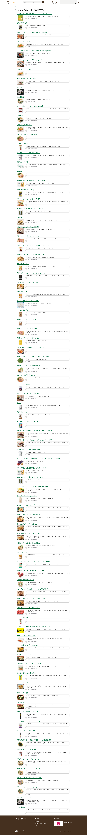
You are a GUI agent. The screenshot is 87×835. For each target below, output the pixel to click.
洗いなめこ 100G (23, 264)
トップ (16, 6)
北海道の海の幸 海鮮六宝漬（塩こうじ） (30, 282)
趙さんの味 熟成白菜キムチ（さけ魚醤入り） (32, 347)
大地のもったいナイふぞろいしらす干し (30, 60)
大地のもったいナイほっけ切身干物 (28, 768)
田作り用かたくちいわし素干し (27, 78)
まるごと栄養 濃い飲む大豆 (26, 673)
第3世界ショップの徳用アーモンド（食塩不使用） (33, 589)
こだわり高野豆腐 (22, 143)
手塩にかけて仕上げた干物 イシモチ (29, 778)
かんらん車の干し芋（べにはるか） (28, 645)
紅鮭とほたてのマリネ (24, 41)
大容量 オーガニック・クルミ (27, 319)
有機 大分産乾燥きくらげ (25, 190)
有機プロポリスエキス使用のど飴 (28, 338)
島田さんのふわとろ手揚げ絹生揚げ (28, 365)
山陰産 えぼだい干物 (24, 654)
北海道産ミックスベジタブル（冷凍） (29, 663)
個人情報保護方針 (38, 819)
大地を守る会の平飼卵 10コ (26, 636)
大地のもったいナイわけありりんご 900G (31, 570)
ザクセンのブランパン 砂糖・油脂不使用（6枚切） (34, 486)
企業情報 (56, 818)
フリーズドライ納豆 (23, 384)
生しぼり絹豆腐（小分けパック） (28, 301)
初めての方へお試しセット (20, 819)
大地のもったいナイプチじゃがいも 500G (31, 254)
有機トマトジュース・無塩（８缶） (28, 608)
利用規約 (37, 821)
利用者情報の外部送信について (41, 827)
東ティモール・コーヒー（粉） (27, 496)
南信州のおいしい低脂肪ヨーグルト (28, 153)
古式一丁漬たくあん (23, 682)
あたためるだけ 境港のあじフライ (28, 524)
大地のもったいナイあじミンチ (27, 787)
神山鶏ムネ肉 (21, 171)
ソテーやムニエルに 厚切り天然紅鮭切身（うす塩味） (35, 51)
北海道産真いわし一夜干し (25, 702)
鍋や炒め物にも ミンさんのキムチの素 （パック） (34, 106)
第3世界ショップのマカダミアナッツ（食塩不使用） (34, 561)
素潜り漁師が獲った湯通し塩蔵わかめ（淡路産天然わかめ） (36, 740)
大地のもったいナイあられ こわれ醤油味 (31, 598)
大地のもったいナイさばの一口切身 (28, 199)
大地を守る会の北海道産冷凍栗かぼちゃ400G (31, 180)
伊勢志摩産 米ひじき (24, 23)
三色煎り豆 (20, 217)
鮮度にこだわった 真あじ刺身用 (28, 227)
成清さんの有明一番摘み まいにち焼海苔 (30, 208)
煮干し (19, 403)
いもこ (29, 18)
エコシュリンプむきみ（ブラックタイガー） (31, 505)
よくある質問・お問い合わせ (20, 818)
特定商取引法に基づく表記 (40, 823)
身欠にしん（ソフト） (24, 88)
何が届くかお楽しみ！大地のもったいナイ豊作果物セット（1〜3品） (39, 459)
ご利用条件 (37, 818)
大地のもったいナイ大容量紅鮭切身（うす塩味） (33, 32)
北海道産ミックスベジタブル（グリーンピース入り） (34, 14)
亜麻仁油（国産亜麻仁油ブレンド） (28, 711)
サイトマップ (37, 825)
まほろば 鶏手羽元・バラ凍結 (27, 134)
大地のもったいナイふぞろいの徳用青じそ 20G (33, 356)
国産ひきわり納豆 (22, 162)
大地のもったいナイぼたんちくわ (28, 759)
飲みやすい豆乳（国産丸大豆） (27, 730)
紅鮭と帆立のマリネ (23, 807)
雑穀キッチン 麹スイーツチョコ (28, 749)
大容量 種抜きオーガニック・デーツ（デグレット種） (35, 430)
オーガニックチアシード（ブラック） (29, 721)
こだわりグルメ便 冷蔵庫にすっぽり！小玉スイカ (33, 626)
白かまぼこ (20, 97)
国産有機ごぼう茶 (22, 412)
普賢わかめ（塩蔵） (23, 693)
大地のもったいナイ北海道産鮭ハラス (29, 514)
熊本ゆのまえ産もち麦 (24, 310)
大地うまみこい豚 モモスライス (28, 236)
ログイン (56, 3)
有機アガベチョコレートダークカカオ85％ (31, 273)
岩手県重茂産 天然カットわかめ (28, 421)
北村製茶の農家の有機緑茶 (25, 580)
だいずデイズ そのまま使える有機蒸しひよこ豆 (33, 245)
